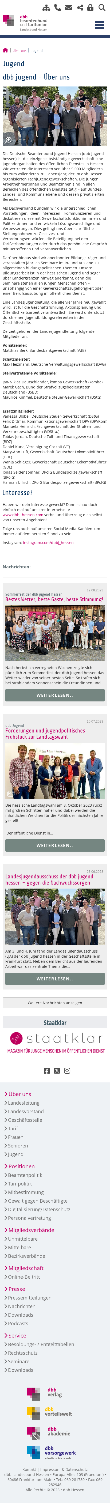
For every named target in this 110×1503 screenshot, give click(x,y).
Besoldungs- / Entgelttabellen (41, 1344)
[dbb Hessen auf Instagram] (65, 1071)
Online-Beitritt (24, 1277)
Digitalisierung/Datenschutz (39, 1209)
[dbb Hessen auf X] (55, 1071)
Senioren (18, 1145)
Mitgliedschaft (26, 1268)
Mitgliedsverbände (31, 1230)
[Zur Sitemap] (44, 7)
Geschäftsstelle (25, 1120)
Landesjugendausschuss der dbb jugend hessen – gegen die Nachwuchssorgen (49, 880)
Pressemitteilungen (30, 1297)
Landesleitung (24, 1103)
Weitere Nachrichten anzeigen (55, 1002)
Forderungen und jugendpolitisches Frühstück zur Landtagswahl (45, 734)
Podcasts (18, 1323)
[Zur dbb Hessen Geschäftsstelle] (55, 7)
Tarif (13, 1128)
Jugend (15, 1154)
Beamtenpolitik (25, 1175)
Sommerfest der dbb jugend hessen (33, 594)
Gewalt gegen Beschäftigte (38, 1201)
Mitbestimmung (26, 1192)
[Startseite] (5, 50)
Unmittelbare (23, 1239)
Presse (17, 1289)
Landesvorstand (26, 1111)
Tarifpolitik (20, 1183)
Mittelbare (19, 1247)
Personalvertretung (29, 1218)
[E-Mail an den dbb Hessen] (67, 7)
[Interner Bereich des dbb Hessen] (89, 7)
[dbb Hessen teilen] (78, 7)
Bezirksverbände (26, 1256)
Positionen (22, 1166)
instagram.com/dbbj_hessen (48, 542)
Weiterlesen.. (55, 695)
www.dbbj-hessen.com (23, 514)
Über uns (19, 50)
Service (17, 1335)
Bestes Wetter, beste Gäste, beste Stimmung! (54, 599)
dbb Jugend (14, 725)
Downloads (20, 1315)
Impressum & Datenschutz (64, 1469)
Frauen (15, 1137)
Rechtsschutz (22, 1353)
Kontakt (29, 1469)
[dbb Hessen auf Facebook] (45, 1071)
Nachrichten (22, 1306)
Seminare (18, 1361)
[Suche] (100, 7)
